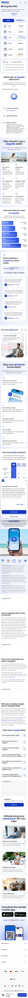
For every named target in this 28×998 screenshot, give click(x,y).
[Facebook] (5, 986)
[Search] (20, 2)
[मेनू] (25, 2)
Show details (20, 504)
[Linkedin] (12, 986)
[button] (14, 26)
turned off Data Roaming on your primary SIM (12, 719)
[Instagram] (19, 986)
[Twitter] (9, 986)
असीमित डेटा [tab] (19, 20)
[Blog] (14, 836)
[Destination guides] (14, 862)
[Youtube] (16, 986)
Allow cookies (14, 512)
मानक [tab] (8, 20)
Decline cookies (14, 516)
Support (3, 962)
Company (4, 949)
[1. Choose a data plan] (12, 345)
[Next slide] (25, 330)
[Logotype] (5, 2)
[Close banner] (25, 480)
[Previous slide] (22, 330)
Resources (4, 956)
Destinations (5, 943)
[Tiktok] (23, 986)
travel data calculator (15, 680)
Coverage (11, 110)
